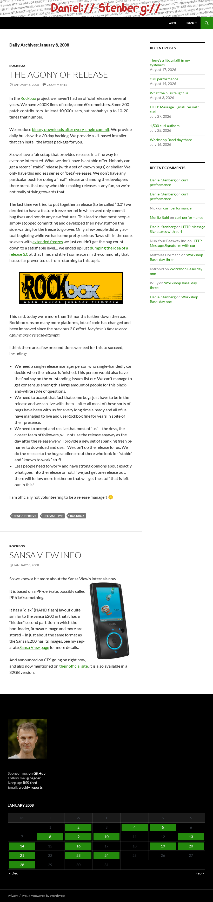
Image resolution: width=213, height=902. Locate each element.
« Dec (13, 873)
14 (22, 846)
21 (22, 855)
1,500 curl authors (164, 125)
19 (163, 846)
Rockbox (17, 66)
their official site (73, 665)
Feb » (200, 873)
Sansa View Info (45, 555)
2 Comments (57, 85)
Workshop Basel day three (171, 139)
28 (22, 865)
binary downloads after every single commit (70, 129)
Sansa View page (34, 647)
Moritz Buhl (159, 217)
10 (106, 836)
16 (78, 846)
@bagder (33, 778)
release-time (53, 515)
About (174, 23)
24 (106, 855)
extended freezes (47, 241)
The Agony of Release (58, 74)
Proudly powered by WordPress (43, 896)
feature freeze (25, 515)
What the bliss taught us (169, 93)
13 (191, 836)
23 (78, 855)
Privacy (191, 23)
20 (191, 846)
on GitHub (36, 773)
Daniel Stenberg (163, 180)
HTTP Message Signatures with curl (177, 229)
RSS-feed (30, 782)
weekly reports (31, 787)
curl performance (164, 79)
